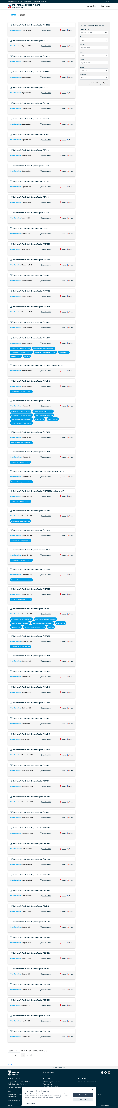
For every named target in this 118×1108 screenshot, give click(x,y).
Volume (82, 59)
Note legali (10, 1105)
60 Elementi (14, 1051)
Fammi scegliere (30, 1103)
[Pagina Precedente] (10, 1055)
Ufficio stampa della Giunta (51, 1082)
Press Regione (47, 1084)
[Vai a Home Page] (9, 6)
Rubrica (18, 1088)
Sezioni (82, 67)
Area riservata (49, 1072)
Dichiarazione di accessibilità (87, 1082)
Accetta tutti (82, 1095)
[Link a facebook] (102, 1072)
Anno (81, 37)
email (14, 1096)
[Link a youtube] (109, 1072)
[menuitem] (91, 6)
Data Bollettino (84, 29)
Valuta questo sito (59, 1067)
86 (27, 1055)
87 (31, 1055)
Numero (82, 44)
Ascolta (71, 30)
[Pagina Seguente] (35, 1055)
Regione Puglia (12, 1)
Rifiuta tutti (83, 1099)
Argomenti (83, 74)
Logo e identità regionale (50, 1086)
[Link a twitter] (105, 1072)
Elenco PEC (11, 1088)
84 (20, 1055)
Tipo (81, 52)
